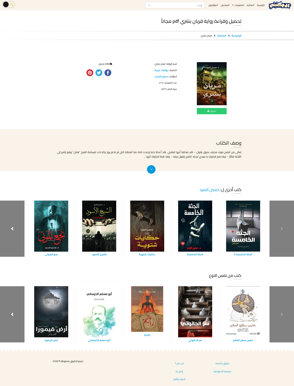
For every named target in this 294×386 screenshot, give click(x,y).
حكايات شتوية (147, 254)
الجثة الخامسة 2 (243, 254)
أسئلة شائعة (179, 379)
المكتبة (221, 35)
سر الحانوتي (195, 340)
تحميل (212, 111)
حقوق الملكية (222, 363)
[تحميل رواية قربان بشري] (212, 83)
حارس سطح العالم (243, 340)
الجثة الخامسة (195, 254)
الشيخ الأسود (99, 254)
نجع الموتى (51, 254)
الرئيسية (236, 35)
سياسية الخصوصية (222, 371)
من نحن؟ (179, 363)
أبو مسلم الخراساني (99, 340)
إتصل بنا (179, 371)
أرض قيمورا (51, 340)
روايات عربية (161, 70)
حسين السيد (161, 76)
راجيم (147, 334)
